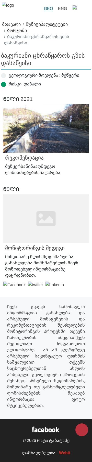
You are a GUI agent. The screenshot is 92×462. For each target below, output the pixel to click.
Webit (64, 453)
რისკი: (15, 84)
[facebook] (46, 429)
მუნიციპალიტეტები (47, 24)
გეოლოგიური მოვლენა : (34, 75)
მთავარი (11, 24)
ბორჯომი (17, 30)
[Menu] (80, 8)
